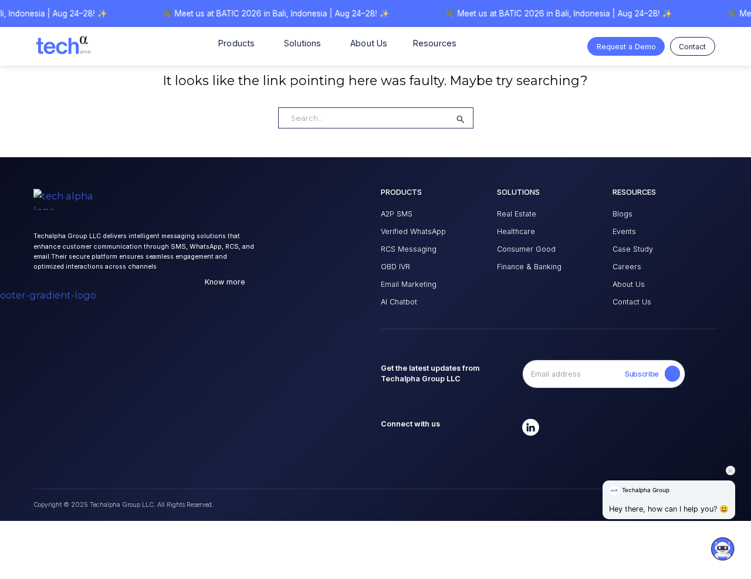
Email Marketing (409, 284)
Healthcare (516, 231)
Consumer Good (526, 249)
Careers (627, 266)
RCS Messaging (409, 249)
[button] (722, 553)
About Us (629, 284)
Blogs (622, 213)
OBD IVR (395, 266)
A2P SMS (396, 213)
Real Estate (516, 213)
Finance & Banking (529, 266)
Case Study (633, 249)
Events (624, 231)
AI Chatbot (399, 301)
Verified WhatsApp (413, 231)
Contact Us (632, 301)
